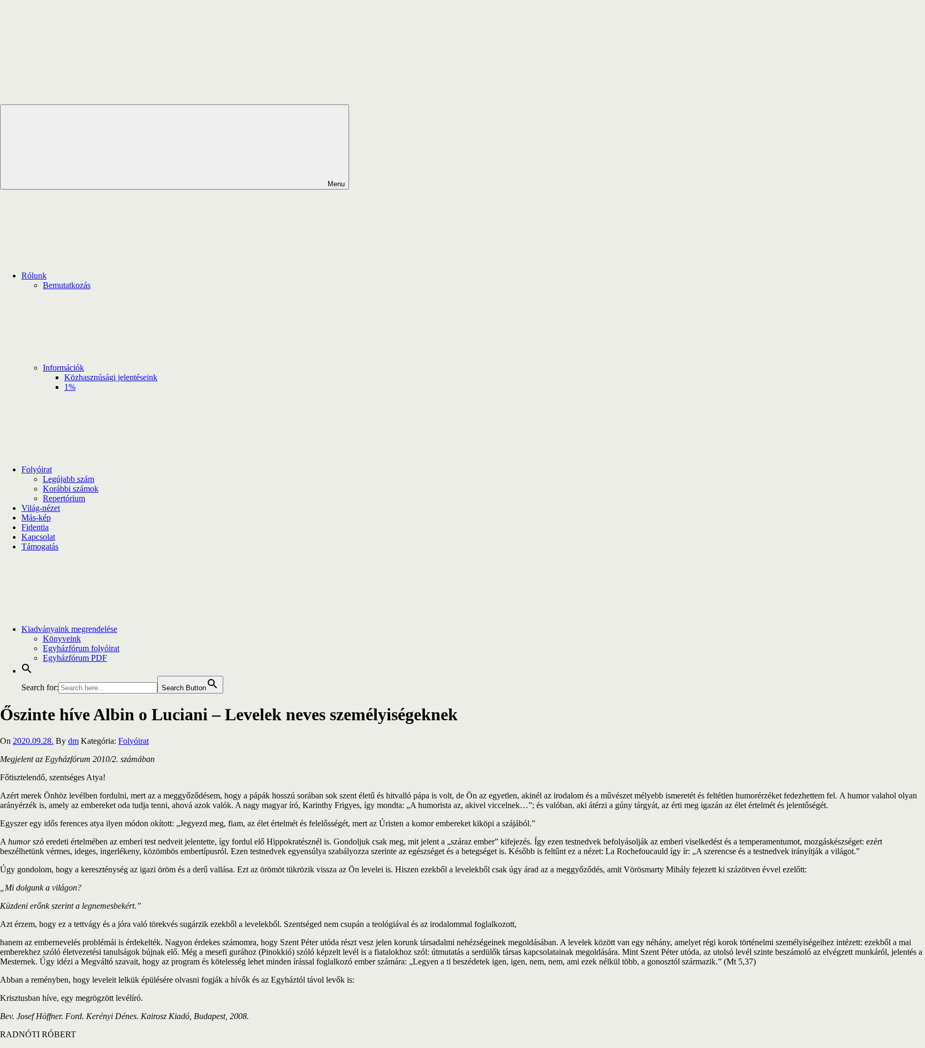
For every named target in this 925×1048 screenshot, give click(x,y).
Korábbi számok (70, 488)
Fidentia (35, 527)
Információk (63, 367)
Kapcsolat (38, 536)
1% (69, 386)
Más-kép (36, 517)
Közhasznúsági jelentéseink (110, 377)
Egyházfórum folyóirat (81, 648)
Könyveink (62, 638)
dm (73, 740)
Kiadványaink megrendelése (69, 629)
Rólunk (34, 275)
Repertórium (64, 498)
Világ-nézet (40, 507)
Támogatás (39, 546)
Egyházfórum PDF (75, 657)
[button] (26, 670)
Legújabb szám (68, 479)
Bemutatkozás (66, 285)
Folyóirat (36, 469)
